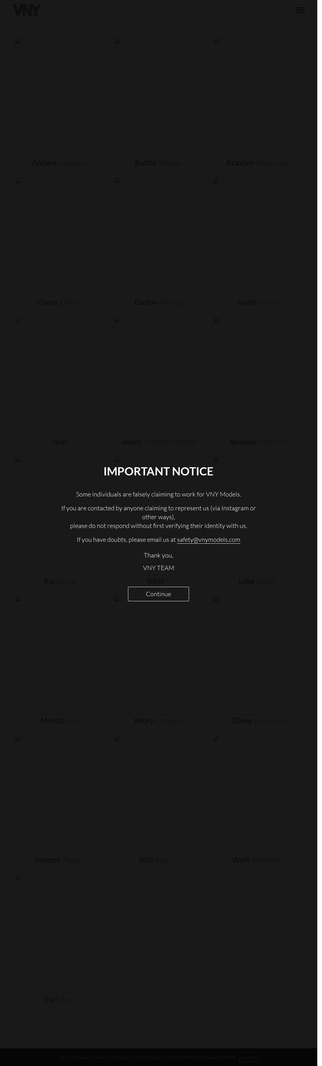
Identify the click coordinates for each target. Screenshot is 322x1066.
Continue (158, 594)
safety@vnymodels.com (208, 539)
